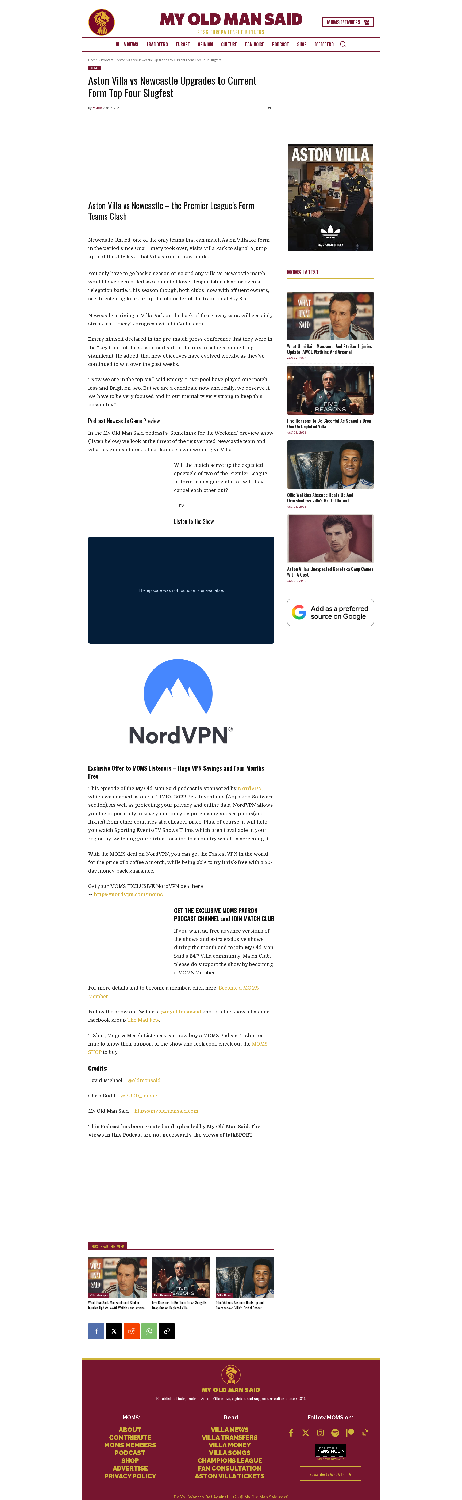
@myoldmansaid (181, 1011)
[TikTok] (365, 1433)
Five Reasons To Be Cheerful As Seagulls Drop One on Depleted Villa (179, 1305)
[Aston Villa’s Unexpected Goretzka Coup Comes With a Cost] (330, 538)
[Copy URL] (167, 1331)
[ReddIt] (132, 1331)
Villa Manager (99, 1295)
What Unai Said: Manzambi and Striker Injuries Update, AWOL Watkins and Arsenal (116, 1305)
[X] (114, 1331)
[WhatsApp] (149, 1331)
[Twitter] (306, 1433)
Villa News (224, 1295)
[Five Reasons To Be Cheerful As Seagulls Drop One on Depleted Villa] (181, 1277)
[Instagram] (320, 1433)
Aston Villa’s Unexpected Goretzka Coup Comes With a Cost (330, 571)
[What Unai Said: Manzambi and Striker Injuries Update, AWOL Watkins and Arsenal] (117, 1277)
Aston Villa (323, 1458)
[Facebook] (96, 1331)
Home (93, 60)
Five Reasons (163, 1295)
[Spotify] (335, 1433)
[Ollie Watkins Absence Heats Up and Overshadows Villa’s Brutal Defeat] (245, 1277)
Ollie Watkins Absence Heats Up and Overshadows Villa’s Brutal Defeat (240, 1305)
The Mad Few (143, 1020)
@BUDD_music (139, 1096)
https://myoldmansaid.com (166, 1111)
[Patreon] (350, 1433)
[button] (342, 43)
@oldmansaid (145, 1080)
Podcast (107, 60)
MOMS (98, 108)
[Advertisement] (181, 153)
